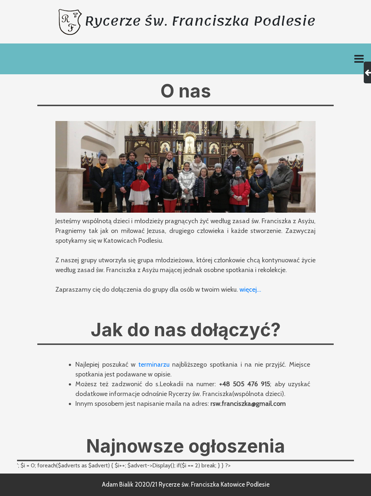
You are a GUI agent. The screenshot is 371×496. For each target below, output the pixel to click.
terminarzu (154, 364)
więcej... (250, 289)
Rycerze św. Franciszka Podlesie (199, 21)
